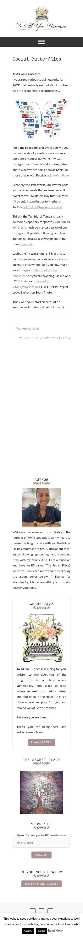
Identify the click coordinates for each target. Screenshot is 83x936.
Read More (55, 930)
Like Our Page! (60, 175)
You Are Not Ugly (26, 328)
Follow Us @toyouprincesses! (42, 207)
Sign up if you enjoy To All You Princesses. (41, 835)
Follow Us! (26, 244)
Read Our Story (41, 742)
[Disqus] (41, 400)
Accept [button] (28, 930)
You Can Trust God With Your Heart (44, 338)
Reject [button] (41, 930)
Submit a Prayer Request (41, 883)
